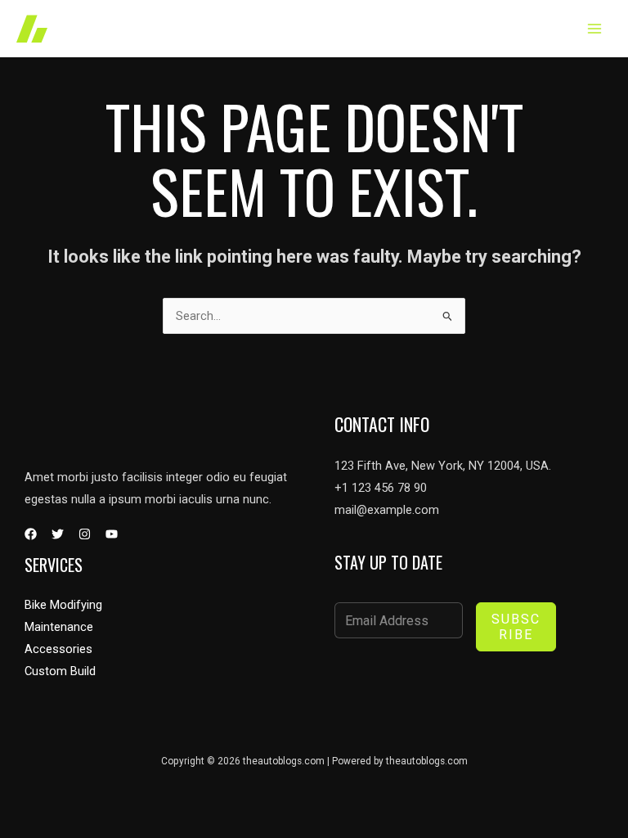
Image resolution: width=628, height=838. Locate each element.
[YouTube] (111, 534)
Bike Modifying (63, 604)
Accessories (58, 649)
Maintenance (59, 626)
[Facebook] (31, 534)
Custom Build (60, 671)
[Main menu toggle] (594, 28)
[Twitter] (58, 534)
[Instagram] (84, 534)
